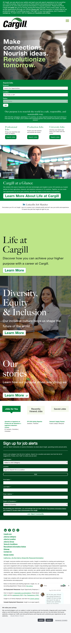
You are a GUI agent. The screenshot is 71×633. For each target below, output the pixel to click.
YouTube (13, 530)
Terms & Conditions (10, 544)
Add (35, 474)
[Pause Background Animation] (63, 75)
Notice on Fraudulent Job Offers (38, 13)
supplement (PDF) (17, 595)
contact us (6, 13)
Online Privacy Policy (17, 616)
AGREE (41, 620)
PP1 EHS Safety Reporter (34, 421)
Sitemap (6, 549)
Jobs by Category (10, 537)
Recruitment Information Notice (56, 508)
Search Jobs (11, 137)
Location (6, 92)
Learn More (15, 270)
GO (6, 105)
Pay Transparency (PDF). (31, 595)
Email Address (8, 494)
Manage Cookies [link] (9, 555)
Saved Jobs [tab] (60, 409)
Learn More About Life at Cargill (32, 196)
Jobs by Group (9, 542)
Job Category (7, 459)
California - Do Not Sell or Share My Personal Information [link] (24, 558)
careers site (35, 9)
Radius (5, 98)
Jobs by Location (10, 539)
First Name (7, 479)
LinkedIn (5, 530)
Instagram (17, 530)
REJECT (49, 620)
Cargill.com (8, 534)
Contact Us (8, 552)
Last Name (7, 487)
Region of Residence (10, 501)
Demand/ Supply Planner (57, 421)
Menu (67, 20)
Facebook (9, 530)
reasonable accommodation (22, 593)
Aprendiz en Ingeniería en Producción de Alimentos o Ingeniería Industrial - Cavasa (13, 424)
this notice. (29, 586)
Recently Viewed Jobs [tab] (35, 410)
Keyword (6, 85)
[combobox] (35, 94)
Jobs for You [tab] (11, 409)
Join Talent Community (35, 514)
